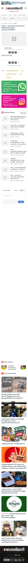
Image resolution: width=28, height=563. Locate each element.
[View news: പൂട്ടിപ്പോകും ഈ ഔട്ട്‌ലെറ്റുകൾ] (14, 434)
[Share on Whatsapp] (16, 52)
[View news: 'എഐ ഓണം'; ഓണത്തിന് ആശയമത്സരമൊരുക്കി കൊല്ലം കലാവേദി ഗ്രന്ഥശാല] (14, 479)
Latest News (4, 15)
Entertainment (22, 15)
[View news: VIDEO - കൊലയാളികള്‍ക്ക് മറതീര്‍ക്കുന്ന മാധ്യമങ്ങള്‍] (5, 170)
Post (21, 202)
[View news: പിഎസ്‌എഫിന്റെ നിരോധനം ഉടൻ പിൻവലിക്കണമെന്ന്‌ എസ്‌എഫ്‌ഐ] (5, 118)
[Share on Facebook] (10, 52)
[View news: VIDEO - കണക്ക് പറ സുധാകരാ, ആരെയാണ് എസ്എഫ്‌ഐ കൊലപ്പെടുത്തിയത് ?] (5, 177)
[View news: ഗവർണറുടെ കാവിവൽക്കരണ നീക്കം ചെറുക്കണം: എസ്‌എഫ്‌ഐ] (5, 143)
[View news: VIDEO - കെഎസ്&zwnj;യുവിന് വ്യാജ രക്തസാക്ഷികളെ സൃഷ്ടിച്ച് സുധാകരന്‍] (5, 152)
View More (23, 113)
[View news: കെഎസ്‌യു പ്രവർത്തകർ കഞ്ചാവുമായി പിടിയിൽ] (5, 127)
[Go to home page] (14, 8)
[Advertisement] (14, 267)
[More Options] (18, 52)
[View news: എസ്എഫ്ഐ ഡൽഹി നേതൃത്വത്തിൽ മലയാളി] (5, 135)
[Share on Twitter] (13, 52)
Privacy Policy (21, 557)
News (10, 15)
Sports (15, 15)
